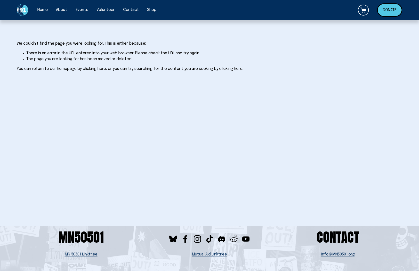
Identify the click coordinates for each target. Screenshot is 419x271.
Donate (389, 10)
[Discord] (222, 239)
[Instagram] (197, 239)
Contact (131, 10)
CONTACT (338, 237)
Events (82, 10)
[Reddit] (234, 239)
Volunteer (106, 10)
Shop (151, 10)
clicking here (94, 69)
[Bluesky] (173, 239)
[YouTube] (246, 239)
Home (42, 10)
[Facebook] (185, 239)
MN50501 (81, 237)
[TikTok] (209, 239)
